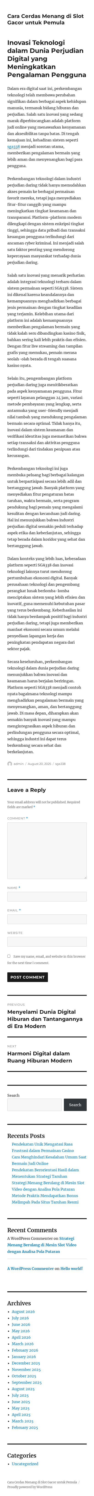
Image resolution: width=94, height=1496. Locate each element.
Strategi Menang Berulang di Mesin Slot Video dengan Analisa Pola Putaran (41, 1245)
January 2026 (24, 1356)
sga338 (13, 146)
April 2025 (21, 1414)
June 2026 (21, 1324)
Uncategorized (25, 1464)
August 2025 (23, 1389)
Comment (17, 818)
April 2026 (21, 1337)
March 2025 (23, 1421)
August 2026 (23, 1311)
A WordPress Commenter (30, 1268)
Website (15, 933)
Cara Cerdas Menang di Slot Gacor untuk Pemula (45, 19)
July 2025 (20, 1395)
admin (19, 764)
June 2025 (21, 1401)
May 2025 (21, 1408)
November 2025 (26, 1369)
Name (14, 888)
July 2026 (20, 1318)
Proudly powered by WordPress (29, 1487)
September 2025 (27, 1382)
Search (13, 1095)
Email (14, 910)
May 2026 (21, 1331)
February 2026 (25, 1350)
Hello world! (71, 1268)
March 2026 (23, 1343)
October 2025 (24, 1376)
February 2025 (25, 1427)
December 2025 (26, 1363)
